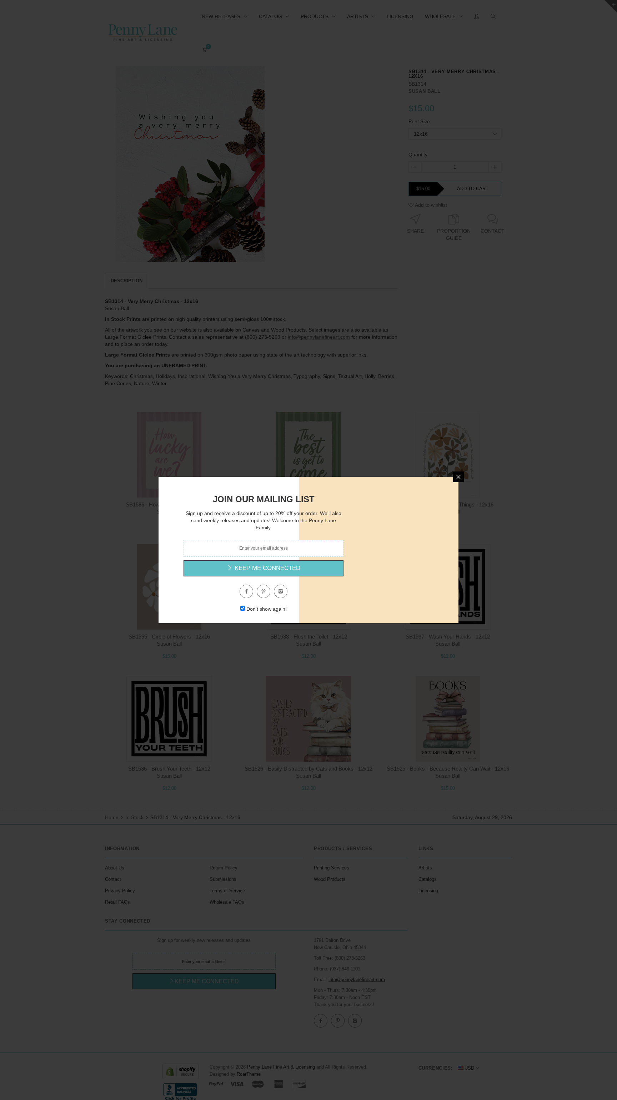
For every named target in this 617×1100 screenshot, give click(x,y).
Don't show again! (266, 609)
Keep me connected (266, 568)
